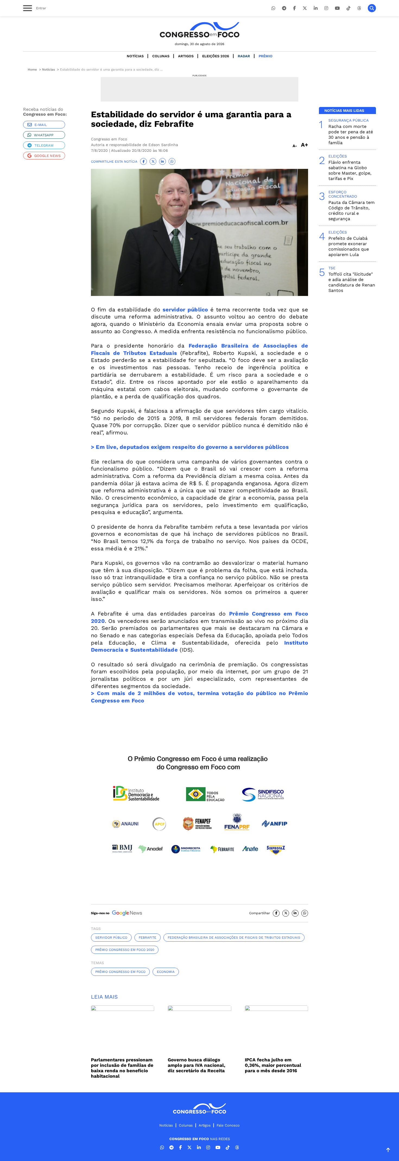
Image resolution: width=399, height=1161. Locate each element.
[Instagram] (326, 8)
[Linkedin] (316, 8)
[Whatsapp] (273, 8)
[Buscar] (372, 8)
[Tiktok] (348, 8)
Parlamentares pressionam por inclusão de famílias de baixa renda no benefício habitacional (122, 1068)
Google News (47, 156)
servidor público (185, 309)
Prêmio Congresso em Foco (120, 972)
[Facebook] (294, 8)
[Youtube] (337, 8)
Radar (244, 56)
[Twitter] (305, 8)
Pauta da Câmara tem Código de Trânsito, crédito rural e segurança (351, 210)
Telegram (43, 145)
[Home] (199, 30)
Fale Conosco (228, 1125)
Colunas (160, 56)
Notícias (135, 56)
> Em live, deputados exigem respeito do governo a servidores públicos (190, 447)
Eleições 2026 (215, 56)
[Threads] (359, 8)
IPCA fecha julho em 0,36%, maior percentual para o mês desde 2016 (273, 1065)
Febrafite (147, 937)
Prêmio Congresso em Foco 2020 (124, 950)
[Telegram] (284, 8)
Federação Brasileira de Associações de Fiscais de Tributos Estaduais (234, 937)
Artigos (186, 56)
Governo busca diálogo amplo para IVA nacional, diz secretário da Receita (196, 1065)
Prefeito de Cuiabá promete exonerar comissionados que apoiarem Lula (348, 246)
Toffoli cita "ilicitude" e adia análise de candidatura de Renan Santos (351, 282)
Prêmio (266, 56)
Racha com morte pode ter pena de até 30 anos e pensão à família (350, 134)
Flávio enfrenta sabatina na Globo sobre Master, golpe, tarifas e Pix (349, 170)
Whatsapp (43, 135)
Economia (166, 972)
